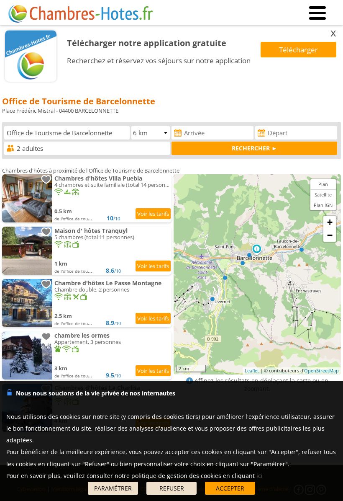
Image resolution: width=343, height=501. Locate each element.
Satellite (323, 194)
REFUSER (171, 488)
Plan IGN (323, 205)
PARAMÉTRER (113, 488)
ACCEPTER (230, 488)
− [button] (330, 235)
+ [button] (330, 222)
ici (259, 476)
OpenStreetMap (321, 370)
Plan (323, 184)
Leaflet (252, 370)
